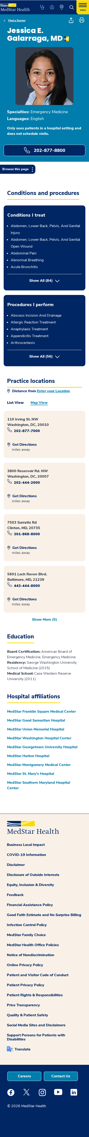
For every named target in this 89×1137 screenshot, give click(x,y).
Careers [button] (24, 1076)
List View (15, 402)
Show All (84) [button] (41, 280)
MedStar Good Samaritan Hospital (36, 720)
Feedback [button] (15, 894)
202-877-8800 (48, 150)
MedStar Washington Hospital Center (39, 738)
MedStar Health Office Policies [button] (33, 945)
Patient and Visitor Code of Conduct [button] (37, 975)
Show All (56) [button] (55, 356)
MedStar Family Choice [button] (26, 934)
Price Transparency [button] (23, 1005)
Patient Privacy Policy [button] (25, 985)
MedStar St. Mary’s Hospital (30, 773)
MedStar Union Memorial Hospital (35, 729)
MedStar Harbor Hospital (28, 755)
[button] (42, 7)
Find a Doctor (17, 20)
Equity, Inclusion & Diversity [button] (30, 884)
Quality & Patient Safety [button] (27, 1015)
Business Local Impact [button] (26, 844)
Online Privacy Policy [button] (25, 965)
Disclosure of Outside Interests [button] (33, 874)
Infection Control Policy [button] (27, 924)
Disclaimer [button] (16, 864)
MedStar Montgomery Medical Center (39, 764)
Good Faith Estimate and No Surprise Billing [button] (44, 914)
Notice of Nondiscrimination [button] (30, 955)
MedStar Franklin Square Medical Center (41, 711)
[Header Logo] (15, 5)
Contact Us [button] (60, 1076)
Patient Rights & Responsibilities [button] (35, 995)
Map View (39, 402)
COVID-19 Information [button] (26, 854)
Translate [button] (23, 1049)
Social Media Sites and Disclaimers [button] (36, 1025)
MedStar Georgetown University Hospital (42, 747)
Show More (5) (44, 619)
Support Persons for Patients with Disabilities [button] (36, 1037)
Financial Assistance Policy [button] (30, 904)
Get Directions (24, 444)
